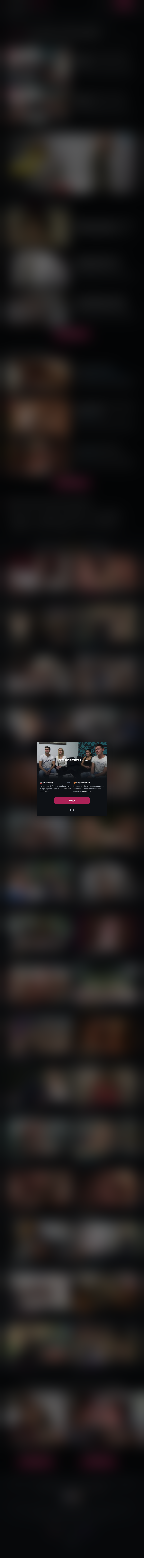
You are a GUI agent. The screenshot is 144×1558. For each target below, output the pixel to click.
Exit (72, 810)
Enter (72, 800)
